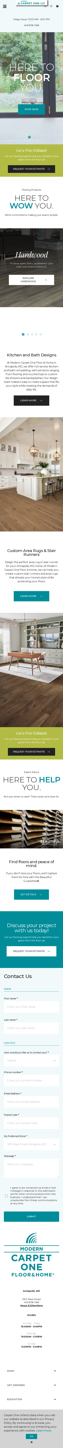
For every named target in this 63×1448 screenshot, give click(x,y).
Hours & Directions (31, 1305)
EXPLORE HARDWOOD (28, 280)
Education (14, 1399)
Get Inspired (16, 1385)
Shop (10, 1370)
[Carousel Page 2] (34, 137)
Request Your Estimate (29, 168)
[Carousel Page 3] (32, 334)
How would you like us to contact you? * (26, 1052)
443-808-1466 (31, 25)
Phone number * (13, 1072)
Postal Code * (11, 1115)
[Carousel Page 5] (40, 334)
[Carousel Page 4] (36, 334)
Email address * (12, 1093)
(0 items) (57, 6)
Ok (31, 1436)
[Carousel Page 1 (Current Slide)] (29, 137)
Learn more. (44, 1430)
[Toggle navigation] (5, 6)
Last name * (10, 1020)
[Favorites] (51, 6)
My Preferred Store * (15, 1136)
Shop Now (31, 109)
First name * (11, 998)
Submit (31, 1216)
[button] (45, 6)
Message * (10, 1156)
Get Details (28, 894)
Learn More (28, 400)
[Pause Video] (56, 137)
